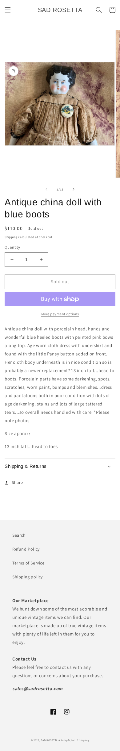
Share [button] (17, 482)
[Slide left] (46, 189)
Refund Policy (26, 549)
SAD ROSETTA (49, 740)
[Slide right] (73, 189)
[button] (7, 10)
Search (19, 535)
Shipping (11, 237)
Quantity (12, 247)
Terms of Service (28, 563)
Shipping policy (27, 577)
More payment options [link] (60, 314)
